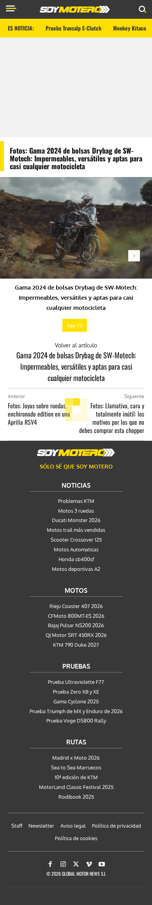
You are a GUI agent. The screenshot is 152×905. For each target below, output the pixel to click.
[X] (76, 864)
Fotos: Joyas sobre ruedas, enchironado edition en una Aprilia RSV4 (39, 414)
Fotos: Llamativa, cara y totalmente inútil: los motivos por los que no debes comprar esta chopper (111, 418)
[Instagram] (63, 864)
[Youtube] (101, 864)
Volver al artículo (76, 345)
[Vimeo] (89, 864)
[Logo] (75, 9)
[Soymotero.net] (76, 452)
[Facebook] (50, 864)
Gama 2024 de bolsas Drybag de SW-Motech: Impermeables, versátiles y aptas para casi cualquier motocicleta (76, 366)
